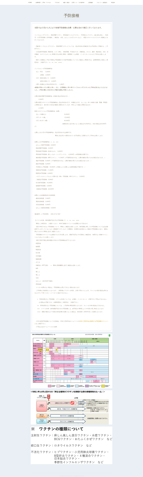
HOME (30, 2)
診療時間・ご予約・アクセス (43, 2)
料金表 (113, 2)
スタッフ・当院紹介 (102, 2)
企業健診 (90, 2)
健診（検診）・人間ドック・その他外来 (73, 2)
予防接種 (57, 2)
